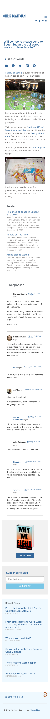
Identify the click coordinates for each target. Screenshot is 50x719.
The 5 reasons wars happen (20, 662)
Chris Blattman (14, 16)
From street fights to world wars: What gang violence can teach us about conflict (23, 624)
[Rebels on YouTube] (25, 242)
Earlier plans (39, 147)
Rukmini (17, 462)
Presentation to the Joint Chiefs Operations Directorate (23, 609)
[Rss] (46, 21)
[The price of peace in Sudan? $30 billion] (25, 221)
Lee (15, 367)
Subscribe (25, 586)
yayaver (16, 490)
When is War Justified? (18, 638)
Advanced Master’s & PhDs (20, 673)
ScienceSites (34, 710)
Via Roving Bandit (13, 72)
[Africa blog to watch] (25, 262)
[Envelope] (43, 21)
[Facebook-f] (40, 21)
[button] (46, 16)
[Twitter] (36, 21)
